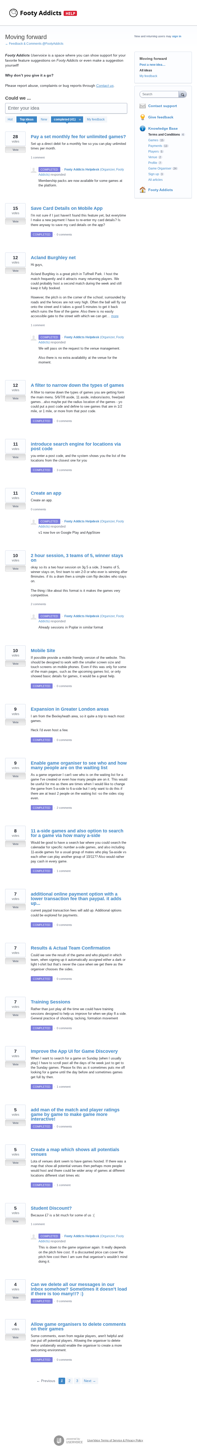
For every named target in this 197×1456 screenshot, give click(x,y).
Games (153, 140)
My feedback (96, 119)
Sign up (153, 174)
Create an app (46, 493)
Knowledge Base (163, 128)
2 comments (38, 604)
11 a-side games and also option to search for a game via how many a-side (77, 833)
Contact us (105, 85)
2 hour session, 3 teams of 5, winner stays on (77, 558)
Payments (155, 146)
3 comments (64, 470)
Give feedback (160, 117)
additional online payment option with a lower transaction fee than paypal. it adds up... (76, 898)
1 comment (38, 157)
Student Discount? (51, 1208)
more (115, 316)
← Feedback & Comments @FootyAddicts (34, 43)
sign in (176, 36)
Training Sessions (50, 1001)
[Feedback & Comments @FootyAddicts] (43, 12)
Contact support (162, 106)
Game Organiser (159, 168)
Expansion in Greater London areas (70, 709)
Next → (90, 1381)
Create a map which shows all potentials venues (75, 1152)
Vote (15, 149)
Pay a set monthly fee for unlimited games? (78, 136)
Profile (152, 163)
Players (153, 151)
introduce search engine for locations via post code (76, 446)
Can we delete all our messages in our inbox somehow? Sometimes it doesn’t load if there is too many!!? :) (79, 1289)
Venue (152, 157)
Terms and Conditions (164, 134)
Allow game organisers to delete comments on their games (78, 1326)
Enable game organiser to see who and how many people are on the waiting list (79, 765)
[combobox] (160, 94)
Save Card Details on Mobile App (67, 208)
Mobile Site (43, 650)
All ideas (146, 70)
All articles (155, 180)
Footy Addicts (160, 190)
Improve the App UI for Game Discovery (74, 1051)
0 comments (64, 234)
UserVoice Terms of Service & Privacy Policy (115, 1440)
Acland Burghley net (53, 257)
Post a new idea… (152, 65)
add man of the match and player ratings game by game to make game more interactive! (75, 1114)
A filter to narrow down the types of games (77, 385)
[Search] (183, 94)
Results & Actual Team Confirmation (70, 948)
